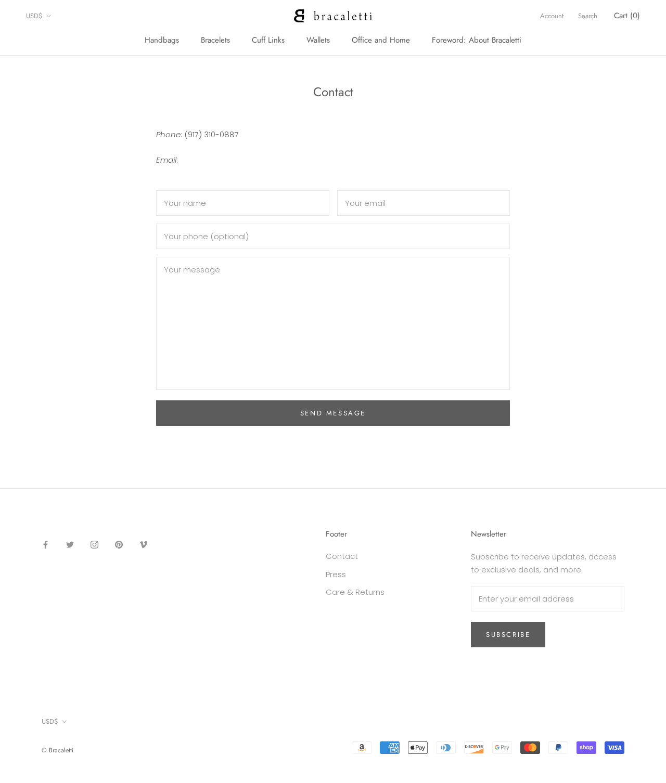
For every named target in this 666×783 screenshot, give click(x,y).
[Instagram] (94, 544)
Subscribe (508, 635)
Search (587, 16)
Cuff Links (268, 40)
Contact (342, 556)
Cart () (627, 15)
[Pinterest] (119, 544)
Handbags (162, 40)
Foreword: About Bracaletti (476, 40)
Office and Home (381, 40)
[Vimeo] (143, 544)
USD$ (34, 16)
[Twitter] (70, 544)
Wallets (318, 40)
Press (336, 574)
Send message (333, 413)
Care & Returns (355, 591)
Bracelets (215, 40)
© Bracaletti (57, 750)
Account (551, 16)
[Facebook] (45, 544)
